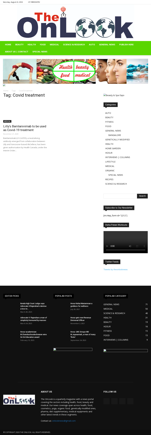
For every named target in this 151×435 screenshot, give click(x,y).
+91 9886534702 (34, 2)
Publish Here (126, 44)
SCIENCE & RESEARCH (74, 44)
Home (5, 90)
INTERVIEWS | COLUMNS (117, 157)
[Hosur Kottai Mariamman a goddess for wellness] (60, 307)
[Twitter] (146, 2)
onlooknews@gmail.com (64, 420)
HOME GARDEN (113, 148)
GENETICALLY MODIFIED (117, 139)
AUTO (92, 44)
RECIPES (109, 179)
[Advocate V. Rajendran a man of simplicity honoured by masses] (10, 321)
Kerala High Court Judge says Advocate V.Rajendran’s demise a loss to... (33, 306)
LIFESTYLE (110, 161)
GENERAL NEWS (107, 44)
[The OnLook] (75, 22)
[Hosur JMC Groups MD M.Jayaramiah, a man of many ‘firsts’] (60, 336)
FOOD (43, 44)
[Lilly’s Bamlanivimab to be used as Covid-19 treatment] (25, 112)
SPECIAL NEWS (39, 51)
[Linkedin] (141, 2)
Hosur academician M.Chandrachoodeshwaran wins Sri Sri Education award (33, 334)
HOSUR (108, 152)
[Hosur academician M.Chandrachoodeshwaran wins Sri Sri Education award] (10, 336)
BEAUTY (19, 44)
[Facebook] (131, 2)
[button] (147, 44)
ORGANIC (110, 170)
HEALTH (32, 44)
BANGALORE (114, 135)
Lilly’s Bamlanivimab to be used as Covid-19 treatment (24, 128)
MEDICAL (54, 44)
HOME (8, 44)
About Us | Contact (16, 51)
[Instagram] (136, 2)
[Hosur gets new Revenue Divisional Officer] (60, 321)
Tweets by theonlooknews (116, 269)
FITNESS (109, 121)
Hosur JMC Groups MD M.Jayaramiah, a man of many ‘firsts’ (82, 334)
